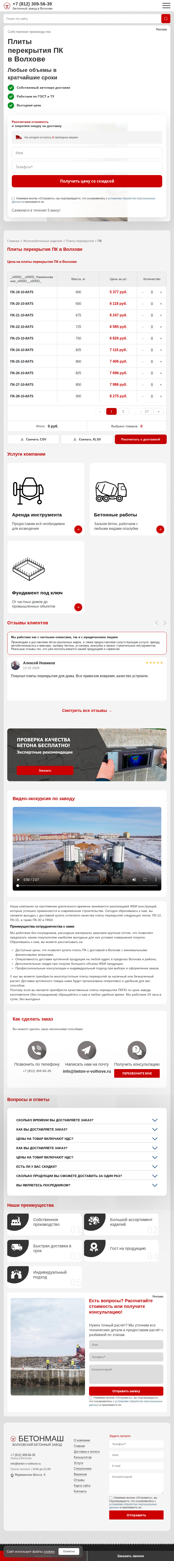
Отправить (136, 1515)
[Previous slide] (157, 623)
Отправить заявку (126, 1391)
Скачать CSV (36, 439)
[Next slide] (165, 623)
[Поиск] (165, 18)
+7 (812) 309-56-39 (32, 3)
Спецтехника (82, 1468)
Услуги (78, 1463)
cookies (49, 1551)
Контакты (80, 1491)
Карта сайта (82, 1485)
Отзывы (79, 1480)
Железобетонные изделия (42, 241)
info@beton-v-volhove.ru (25, 1463)
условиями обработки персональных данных (133, 1506)
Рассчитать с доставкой (140, 439)
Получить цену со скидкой (87, 181)
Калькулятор (83, 1457)
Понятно (69, 1551)
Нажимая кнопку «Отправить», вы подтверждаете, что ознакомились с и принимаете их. (83, 200)
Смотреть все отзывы (87, 710)
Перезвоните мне (137, 1073)
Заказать (45, 770)
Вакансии (80, 1474)
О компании (82, 1440)
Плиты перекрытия (80, 241)
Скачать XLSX (90, 439)
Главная (13, 241)
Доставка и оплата (86, 1451)
